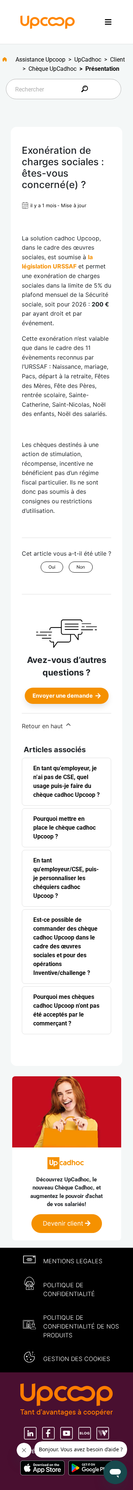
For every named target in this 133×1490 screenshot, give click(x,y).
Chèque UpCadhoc (52, 68)
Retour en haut (43, 726)
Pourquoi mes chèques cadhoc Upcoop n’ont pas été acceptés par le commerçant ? (66, 1010)
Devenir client (64, 1223)
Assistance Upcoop (40, 59)
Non (80, 567)
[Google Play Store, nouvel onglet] (90, 1468)
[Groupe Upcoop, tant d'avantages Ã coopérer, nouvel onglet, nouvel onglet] (66, 1400)
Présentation (102, 68)
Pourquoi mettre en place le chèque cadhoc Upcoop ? (64, 827)
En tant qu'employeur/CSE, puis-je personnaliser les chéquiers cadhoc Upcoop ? (66, 878)
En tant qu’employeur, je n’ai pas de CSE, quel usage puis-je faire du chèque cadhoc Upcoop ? (66, 781)
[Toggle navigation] (108, 22)
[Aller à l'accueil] (8, 59)
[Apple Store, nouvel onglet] (44, 1468)
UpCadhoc (87, 59)
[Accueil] (47, 21)
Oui (51, 567)
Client (117, 59)
